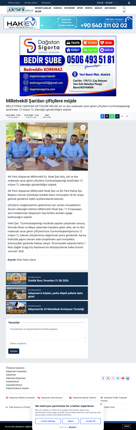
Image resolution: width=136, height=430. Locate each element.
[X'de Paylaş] (107, 116)
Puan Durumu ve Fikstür (19, 407)
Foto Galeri (15, 3)
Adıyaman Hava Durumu (51, 397)
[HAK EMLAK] (68, 22)
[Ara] (124, 8)
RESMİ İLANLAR (43, 8)
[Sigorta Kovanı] (68, 66)
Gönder (14, 351)
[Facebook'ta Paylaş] (102, 116)
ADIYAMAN (110, 8)
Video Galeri (31, 3)
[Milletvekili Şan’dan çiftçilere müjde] (47, 146)
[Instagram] (113, 378)
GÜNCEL (58, 8)
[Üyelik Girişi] (128, 3)
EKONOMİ (69, 8)
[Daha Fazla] (117, 116)
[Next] (128, 378)
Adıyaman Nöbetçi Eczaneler (22, 397)
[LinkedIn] (118, 378)
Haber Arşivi (109, 407)
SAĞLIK (98, 8)
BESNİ (38, 11)
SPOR (80, 8)
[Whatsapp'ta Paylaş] (112, 116)
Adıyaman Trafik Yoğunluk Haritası (114, 399)
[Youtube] (123, 378)
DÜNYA (88, 8)
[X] (108, 378)
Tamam (126, 426)
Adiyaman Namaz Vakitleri (84, 397)
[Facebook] (103, 378)
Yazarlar (47, 3)
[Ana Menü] (124, 11)
